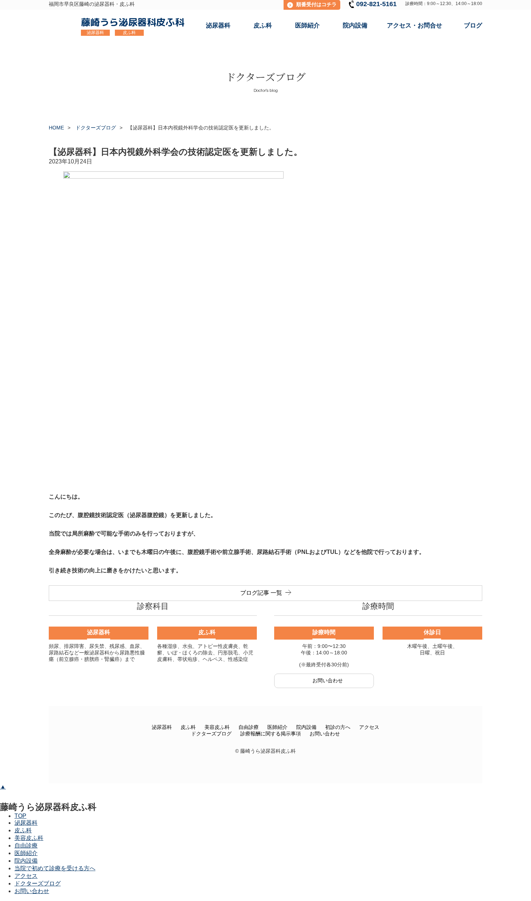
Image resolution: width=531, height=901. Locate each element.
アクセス (369, 727)
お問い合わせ (325, 733)
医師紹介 (277, 727)
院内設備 (306, 727)
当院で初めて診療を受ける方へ (54, 868)
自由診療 (248, 727)
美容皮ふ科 (217, 727)
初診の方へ (337, 727)
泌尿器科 (162, 727)
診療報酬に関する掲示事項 (270, 733)
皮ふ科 (188, 727)
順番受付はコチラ (316, 4)
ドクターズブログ (211, 733)
